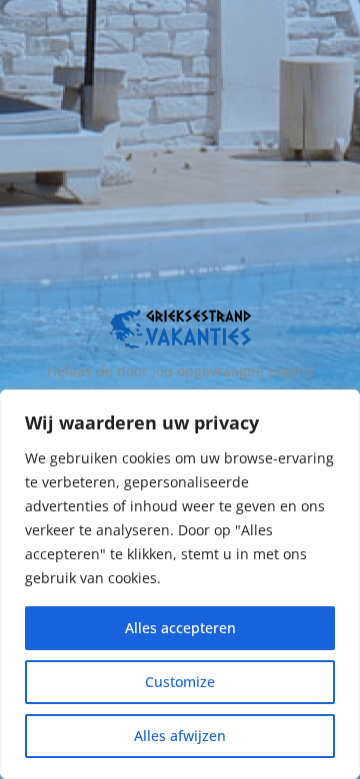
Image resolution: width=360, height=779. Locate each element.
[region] (180, 584)
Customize (180, 681)
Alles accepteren (180, 627)
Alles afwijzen (180, 735)
